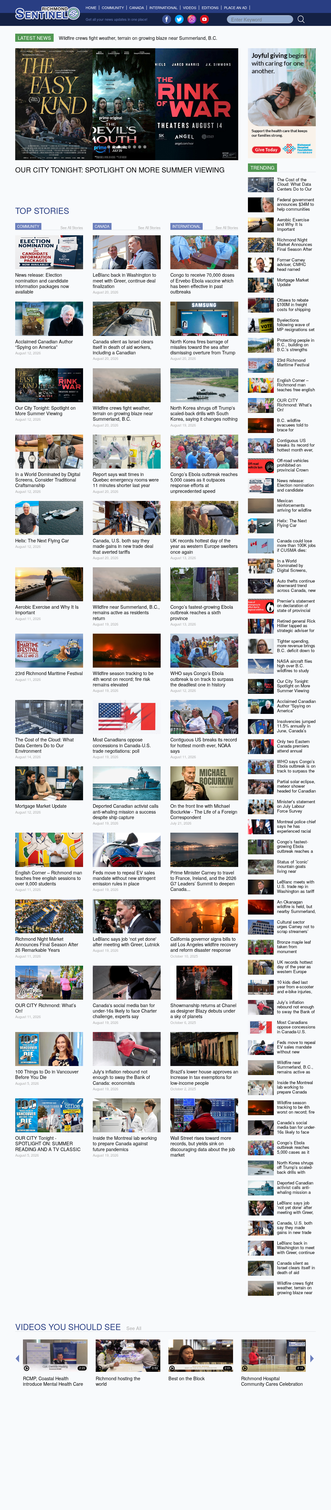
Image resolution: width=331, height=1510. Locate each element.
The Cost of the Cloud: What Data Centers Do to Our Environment (294, 186)
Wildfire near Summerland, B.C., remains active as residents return (295, 1069)
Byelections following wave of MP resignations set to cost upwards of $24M (296, 329)
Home (92, 8)
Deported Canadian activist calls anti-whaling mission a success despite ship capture (295, 1192)
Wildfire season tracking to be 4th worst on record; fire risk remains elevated (296, 1112)
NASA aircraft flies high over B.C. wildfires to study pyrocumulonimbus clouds (294, 670)
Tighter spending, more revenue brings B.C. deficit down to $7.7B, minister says (296, 648)
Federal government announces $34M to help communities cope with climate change (295, 209)
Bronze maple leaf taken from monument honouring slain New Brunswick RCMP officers (296, 954)
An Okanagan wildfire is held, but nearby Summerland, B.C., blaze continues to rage (296, 911)
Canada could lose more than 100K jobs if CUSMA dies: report (296, 548)
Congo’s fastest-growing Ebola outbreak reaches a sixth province (295, 848)
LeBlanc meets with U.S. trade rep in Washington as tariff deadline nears (295, 889)
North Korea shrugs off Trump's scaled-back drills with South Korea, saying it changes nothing (296, 1172)
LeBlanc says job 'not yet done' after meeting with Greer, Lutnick (295, 1210)
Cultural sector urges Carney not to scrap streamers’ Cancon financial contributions (295, 931)
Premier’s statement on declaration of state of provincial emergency (296, 608)
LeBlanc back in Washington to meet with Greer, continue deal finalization (296, 1250)
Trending (262, 167)
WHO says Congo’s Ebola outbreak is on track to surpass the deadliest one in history (296, 770)
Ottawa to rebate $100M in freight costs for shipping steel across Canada (296, 307)
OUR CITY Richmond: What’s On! (294, 405)
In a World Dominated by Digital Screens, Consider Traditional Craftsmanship (295, 570)
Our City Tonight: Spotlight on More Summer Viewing (293, 686)
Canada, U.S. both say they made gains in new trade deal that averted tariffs (294, 1232)
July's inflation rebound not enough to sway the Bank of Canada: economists (296, 1009)
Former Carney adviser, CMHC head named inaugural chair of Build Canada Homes (293, 271)
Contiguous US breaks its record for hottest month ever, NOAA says (296, 447)
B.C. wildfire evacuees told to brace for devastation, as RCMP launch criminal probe (292, 432)
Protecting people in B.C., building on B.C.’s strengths (295, 344)
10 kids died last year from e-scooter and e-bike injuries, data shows (295, 989)
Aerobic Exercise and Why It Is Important (293, 224)
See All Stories (71, 227)
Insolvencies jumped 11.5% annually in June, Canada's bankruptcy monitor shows (296, 730)
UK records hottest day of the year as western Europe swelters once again (296, 969)
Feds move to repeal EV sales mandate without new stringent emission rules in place (296, 1051)
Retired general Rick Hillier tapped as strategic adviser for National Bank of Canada (296, 630)
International (163, 8)
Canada (136, 8)
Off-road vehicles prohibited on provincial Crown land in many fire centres (293, 470)
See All (133, 1328)
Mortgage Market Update (293, 282)
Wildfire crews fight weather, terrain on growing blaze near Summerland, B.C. (295, 1290)
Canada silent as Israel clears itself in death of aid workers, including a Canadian (296, 1272)
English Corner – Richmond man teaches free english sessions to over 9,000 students (296, 389)
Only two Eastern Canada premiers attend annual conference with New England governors (293, 753)
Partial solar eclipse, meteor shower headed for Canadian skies (296, 788)
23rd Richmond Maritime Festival (293, 362)
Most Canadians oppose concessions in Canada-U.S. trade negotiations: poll (296, 1031)
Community (113, 8)
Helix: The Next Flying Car (292, 522)
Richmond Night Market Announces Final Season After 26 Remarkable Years (294, 249)
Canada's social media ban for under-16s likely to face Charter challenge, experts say (296, 1132)
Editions (210, 8)
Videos (189, 8)
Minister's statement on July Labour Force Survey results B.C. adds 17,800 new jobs (296, 811)
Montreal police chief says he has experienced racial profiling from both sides (296, 831)
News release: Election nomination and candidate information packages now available (295, 492)
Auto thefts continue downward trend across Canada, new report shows (296, 588)
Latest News (34, 37)
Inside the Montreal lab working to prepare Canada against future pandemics (295, 1092)
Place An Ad (235, 8)
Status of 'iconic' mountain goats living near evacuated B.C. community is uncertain (292, 873)
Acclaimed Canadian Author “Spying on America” (296, 706)
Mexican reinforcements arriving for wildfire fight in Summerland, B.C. (296, 510)
